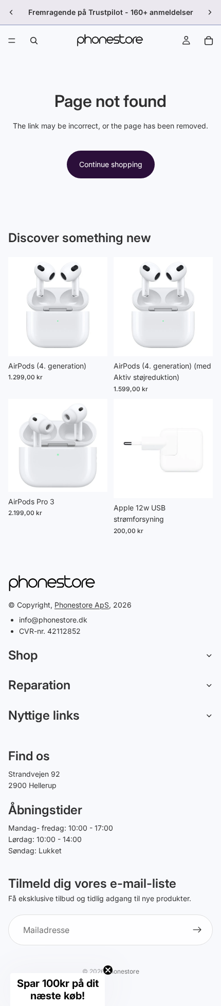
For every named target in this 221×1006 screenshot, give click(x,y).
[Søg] (34, 40)
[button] (57, 989)
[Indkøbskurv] (208, 40)
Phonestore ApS (81, 604)
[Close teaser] (108, 970)
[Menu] (12, 40)
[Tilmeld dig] (197, 930)
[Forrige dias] (11, 12)
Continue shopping (110, 164)
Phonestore (122, 971)
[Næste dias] (209, 12)
